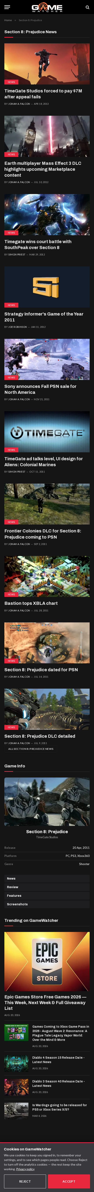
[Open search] (87, 7)
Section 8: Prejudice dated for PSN (41, 669)
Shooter (84, 864)
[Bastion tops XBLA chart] (47, 576)
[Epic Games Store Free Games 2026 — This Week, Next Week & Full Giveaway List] (47, 961)
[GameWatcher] (47, 7)
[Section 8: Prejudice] (47, 802)
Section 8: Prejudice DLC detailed (39, 736)
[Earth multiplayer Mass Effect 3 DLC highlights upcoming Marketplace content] (47, 136)
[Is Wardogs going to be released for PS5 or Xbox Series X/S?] (16, 1111)
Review (12, 887)
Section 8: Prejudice (47, 831)
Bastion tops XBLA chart (31, 603)
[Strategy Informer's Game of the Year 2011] (47, 287)
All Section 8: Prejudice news (30, 748)
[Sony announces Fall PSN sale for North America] (47, 359)
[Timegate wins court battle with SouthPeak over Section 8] (47, 214)
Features (14, 895)
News (11, 82)
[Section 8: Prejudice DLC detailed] (47, 709)
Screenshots (17, 904)
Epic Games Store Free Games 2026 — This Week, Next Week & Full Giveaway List (45, 1002)
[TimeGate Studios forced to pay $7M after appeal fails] (47, 63)
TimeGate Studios (47, 837)
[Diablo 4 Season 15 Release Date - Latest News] (16, 1063)
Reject (25, 1181)
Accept (69, 1181)
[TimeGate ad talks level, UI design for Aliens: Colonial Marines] (47, 431)
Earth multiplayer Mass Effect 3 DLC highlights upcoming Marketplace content (42, 169)
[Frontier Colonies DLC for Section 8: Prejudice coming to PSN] (47, 504)
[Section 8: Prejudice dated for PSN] (47, 643)
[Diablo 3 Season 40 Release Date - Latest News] (16, 1087)
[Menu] (7, 7)
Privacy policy (25, 1169)
